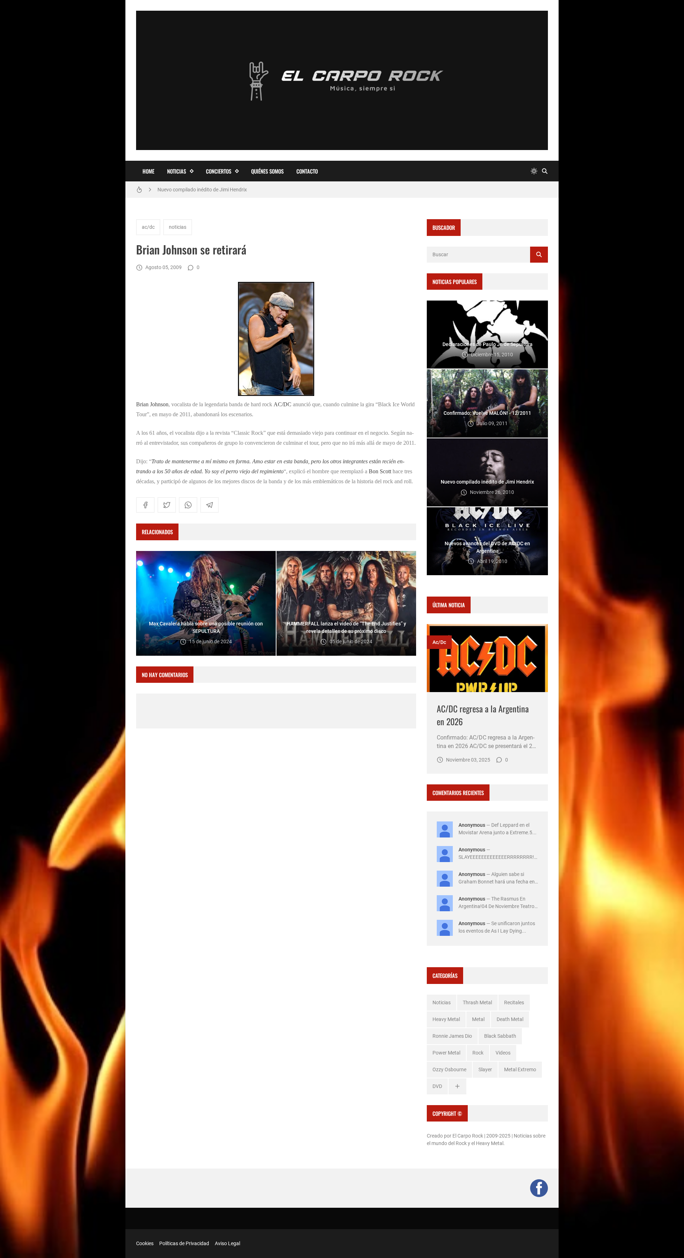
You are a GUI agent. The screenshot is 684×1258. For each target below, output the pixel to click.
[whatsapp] (188, 505)
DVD (437, 1086)
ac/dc (148, 227)
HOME (148, 171)
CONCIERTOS (218, 171)
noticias (177, 227)
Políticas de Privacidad (184, 1243)
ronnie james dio (452, 1036)
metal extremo (520, 1069)
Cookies (145, 1243)
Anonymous (471, 825)
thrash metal (477, 1002)
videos (503, 1053)
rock (477, 1053)
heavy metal (446, 1019)
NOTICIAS (176, 171)
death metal (510, 1019)
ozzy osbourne (449, 1069)
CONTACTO (307, 171)
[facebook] (145, 505)
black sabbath (500, 1036)
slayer (485, 1069)
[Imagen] (487, 658)
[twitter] (166, 505)
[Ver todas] (457, 1086)
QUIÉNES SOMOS (267, 171)
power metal (446, 1053)
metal (478, 1019)
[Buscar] (545, 171)
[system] (534, 171)
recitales (514, 1002)
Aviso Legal (227, 1243)
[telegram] (209, 505)
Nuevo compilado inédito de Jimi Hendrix (202, 189)
